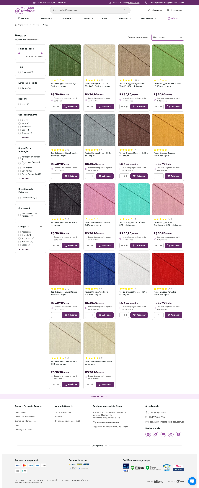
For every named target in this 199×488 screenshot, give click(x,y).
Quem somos (20, 412)
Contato (58, 417)
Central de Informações (25, 421)
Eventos (36, 25)
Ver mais (25, 138)
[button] (51, 18)
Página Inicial (23, 25)
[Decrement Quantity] (53, 106)
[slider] (19, 53)
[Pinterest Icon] (171, 434)
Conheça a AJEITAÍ (23, 429)
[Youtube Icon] (163, 434)
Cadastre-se (133, 2)
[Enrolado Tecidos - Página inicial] (25, 10)
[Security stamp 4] (167, 468)
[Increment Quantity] (58, 106)
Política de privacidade (25, 417)
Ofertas (174, 18)
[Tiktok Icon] (178, 434)
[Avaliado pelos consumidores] (126, 468)
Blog (17, 425)
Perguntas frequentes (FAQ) (67, 421)
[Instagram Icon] (148, 434)
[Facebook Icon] (155, 434)
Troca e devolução (63, 412)
